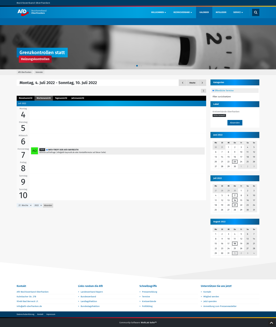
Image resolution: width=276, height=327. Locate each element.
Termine (146, 296)
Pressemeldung (149, 292)
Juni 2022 (218, 135)
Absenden (48, 205)
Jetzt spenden (210, 301)
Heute (192, 82)
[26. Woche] (183, 82)
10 (23, 195)
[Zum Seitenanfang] (271, 323)
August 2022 (219, 221)
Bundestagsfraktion (90, 306)
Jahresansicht (77, 98)
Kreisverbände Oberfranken (226, 111)
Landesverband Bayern (92, 292)
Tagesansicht (61, 98)
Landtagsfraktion (89, 301)
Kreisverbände (149, 301)
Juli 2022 (217, 178)
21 (235, 205)
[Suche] (255, 12)
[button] (203, 91)
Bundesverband (88, 296)
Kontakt (207, 292)
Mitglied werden (211, 296)
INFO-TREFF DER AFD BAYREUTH (63, 149)
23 (235, 161)
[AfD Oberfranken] (81, 12)
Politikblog (147, 306)
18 (235, 243)
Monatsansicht (25, 98)
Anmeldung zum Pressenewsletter (220, 306)
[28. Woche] (202, 82)
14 (235, 200)
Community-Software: (138, 322)
